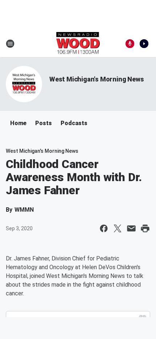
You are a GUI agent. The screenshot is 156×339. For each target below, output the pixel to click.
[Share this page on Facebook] (104, 228)
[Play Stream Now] (144, 43)
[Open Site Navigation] (10, 43)
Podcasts (74, 123)
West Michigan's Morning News (96, 79)
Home (18, 123)
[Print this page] (145, 228)
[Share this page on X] (117, 228)
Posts (43, 123)
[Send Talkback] (130, 43)
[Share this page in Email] (131, 228)
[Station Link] (78, 43)
